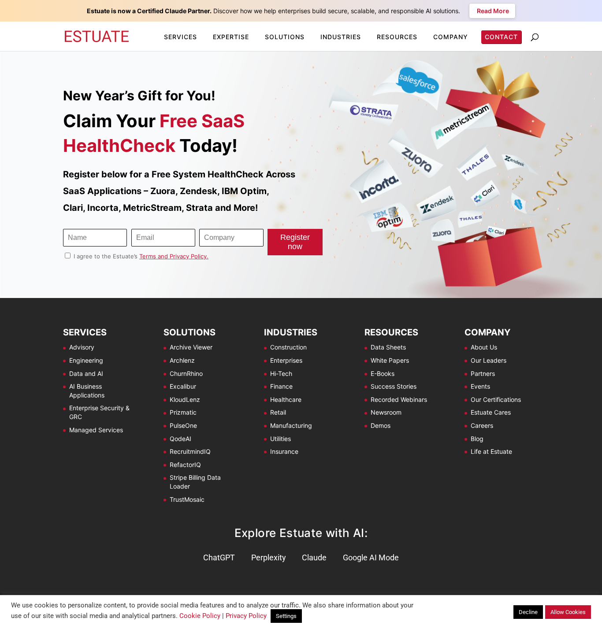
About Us (484, 347)
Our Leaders (488, 360)
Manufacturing (291, 425)
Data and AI (86, 373)
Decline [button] (528, 612)
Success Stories (393, 386)
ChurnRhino (186, 373)
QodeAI (180, 438)
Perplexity (268, 557)
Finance (281, 386)
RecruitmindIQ (190, 451)
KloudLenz (185, 399)
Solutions (285, 36)
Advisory (81, 347)
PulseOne (183, 425)
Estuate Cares (491, 412)
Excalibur (183, 386)
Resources (397, 36)
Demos (380, 425)
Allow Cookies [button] (568, 612)
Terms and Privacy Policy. (173, 256)
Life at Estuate (491, 451)
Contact (501, 36)
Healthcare (285, 399)
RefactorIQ (185, 464)
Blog (477, 438)
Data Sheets (388, 347)
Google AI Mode (371, 557)
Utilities (280, 438)
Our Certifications (496, 399)
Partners (483, 373)
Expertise (231, 36)
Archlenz (182, 360)
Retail (278, 412)
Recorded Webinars (399, 399)
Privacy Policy (246, 616)
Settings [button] (286, 616)
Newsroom (386, 412)
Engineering (86, 360)
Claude (314, 557)
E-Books (382, 373)
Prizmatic (183, 412)
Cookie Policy (199, 616)
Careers (482, 425)
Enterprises (286, 360)
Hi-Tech (281, 373)
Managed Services (96, 430)
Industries (340, 36)
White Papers (390, 360)
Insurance (284, 451)
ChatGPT (219, 557)
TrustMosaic (187, 499)
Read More (492, 11)
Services (180, 36)
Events (480, 386)
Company (450, 36)
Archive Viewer (191, 347)
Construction (288, 347)
